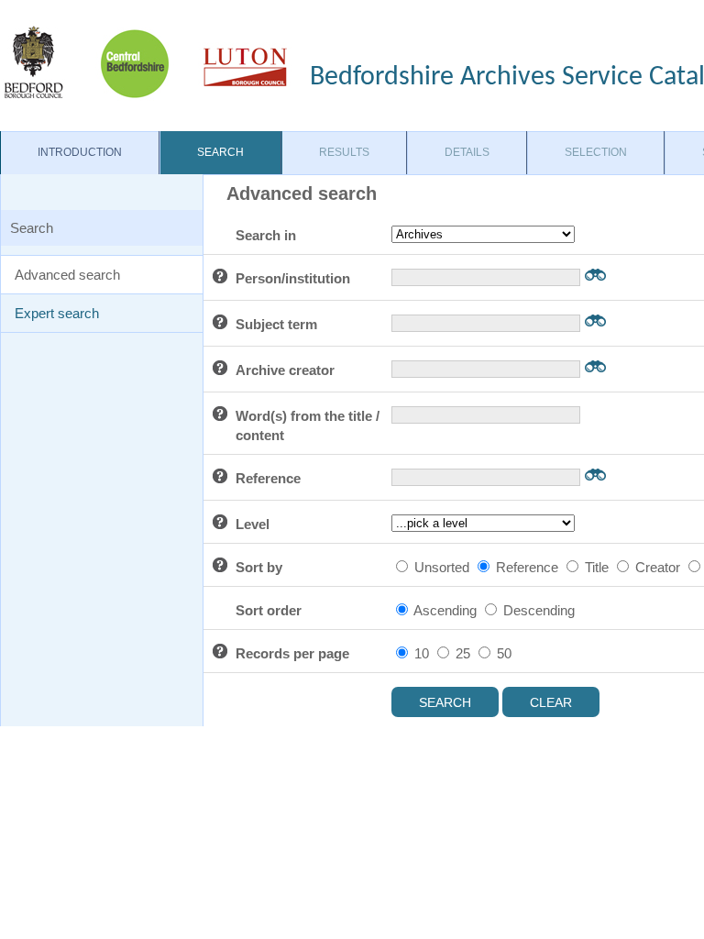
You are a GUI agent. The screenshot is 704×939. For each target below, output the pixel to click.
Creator (657, 567)
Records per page (292, 653)
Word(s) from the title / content (308, 425)
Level (253, 524)
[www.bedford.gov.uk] (146, 61)
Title (597, 567)
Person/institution (293, 278)
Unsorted (441, 567)
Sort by (259, 567)
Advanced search (67, 274)
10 (421, 653)
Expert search (57, 313)
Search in (266, 235)
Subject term (276, 324)
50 (504, 653)
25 (463, 653)
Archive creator (285, 370)
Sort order (269, 610)
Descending (539, 610)
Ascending (445, 610)
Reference (268, 478)
